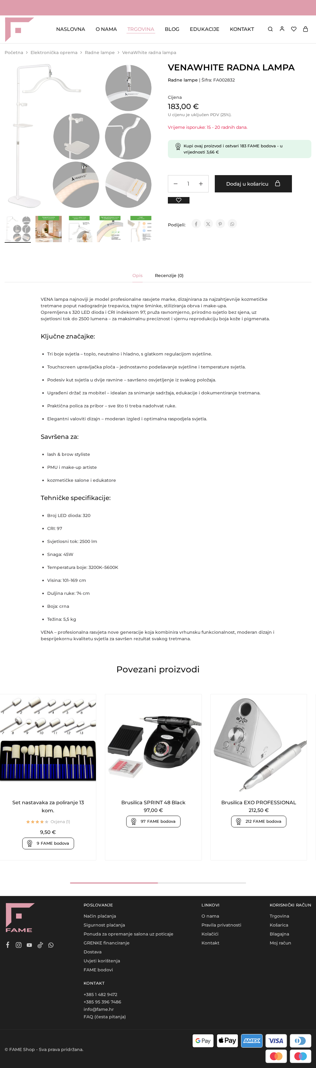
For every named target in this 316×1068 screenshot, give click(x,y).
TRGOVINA (140, 29)
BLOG (172, 29)
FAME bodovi (98, 970)
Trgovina (279, 916)
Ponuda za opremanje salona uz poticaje (128, 934)
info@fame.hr (99, 1009)
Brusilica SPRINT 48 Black (153, 802)
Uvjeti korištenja (102, 961)
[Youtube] (29, 946)
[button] (149, 227)
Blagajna (279, 934)
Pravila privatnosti (221, 925)
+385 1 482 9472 (100, 994)
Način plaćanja (100, 916)
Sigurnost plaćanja (104, 925)
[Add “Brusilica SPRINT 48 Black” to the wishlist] (161, 786)
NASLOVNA (70, 29)
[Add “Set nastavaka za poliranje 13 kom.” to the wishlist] (55, 786)
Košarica (279, 925)
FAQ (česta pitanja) (105, 1017)
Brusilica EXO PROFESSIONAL (258, 802)
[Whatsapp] (51, 946)
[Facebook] (7, 945)
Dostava (93, 952)
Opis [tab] (137, 275)
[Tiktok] (40, 946)
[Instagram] (18, 946)
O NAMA (106, 29)
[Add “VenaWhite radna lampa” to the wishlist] (178, 200)
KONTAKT (242, 29)
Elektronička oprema (54, 52)
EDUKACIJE (204, 29)
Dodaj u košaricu (248, 184)
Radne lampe (100, 52)
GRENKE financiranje (107, 943)
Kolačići (210, 934)
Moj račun (280, 943)
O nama (210, 916)
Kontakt (210, 943)
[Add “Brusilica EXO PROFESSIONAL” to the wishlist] (266, 786)
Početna (14, 52)
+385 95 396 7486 (102, 1002)
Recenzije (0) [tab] (169, 275)
